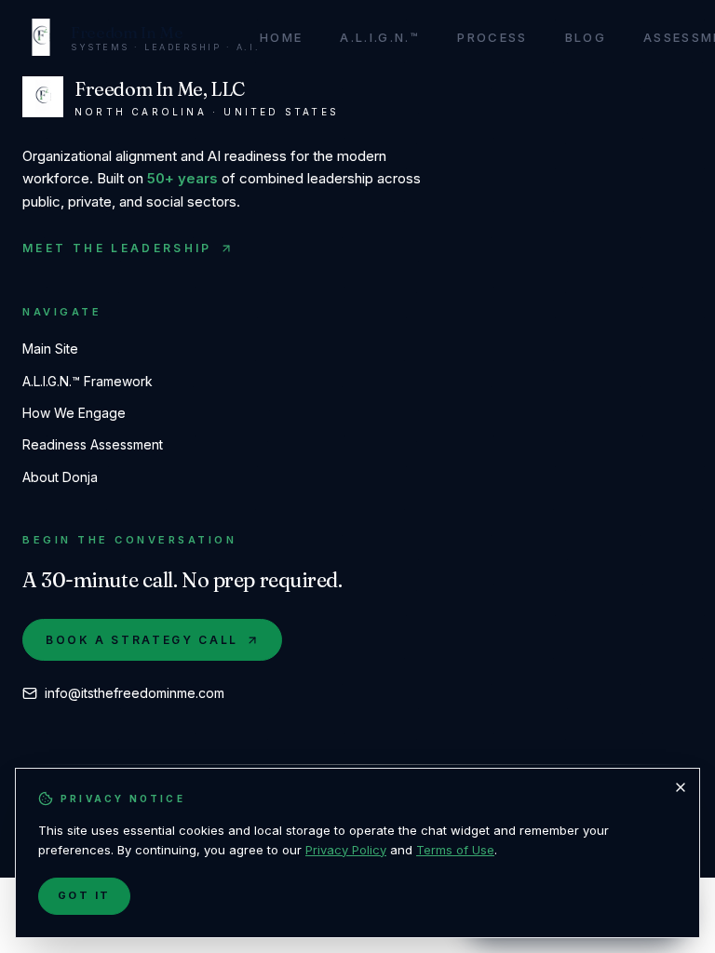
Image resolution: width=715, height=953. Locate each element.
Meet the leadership (117, 248)
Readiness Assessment (92, 444)
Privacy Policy (345, 849)
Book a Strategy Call (142, 640)
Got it (84, 895)
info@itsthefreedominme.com (134, 693)
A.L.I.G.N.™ (380, 37)
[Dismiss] (680, 787)
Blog (585, 37)
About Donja (60, 477)
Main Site (50, 348)
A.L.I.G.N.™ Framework (87, 381)
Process (492, 37)
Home (281, 37)
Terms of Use (455, 849)
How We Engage (74, 413)
